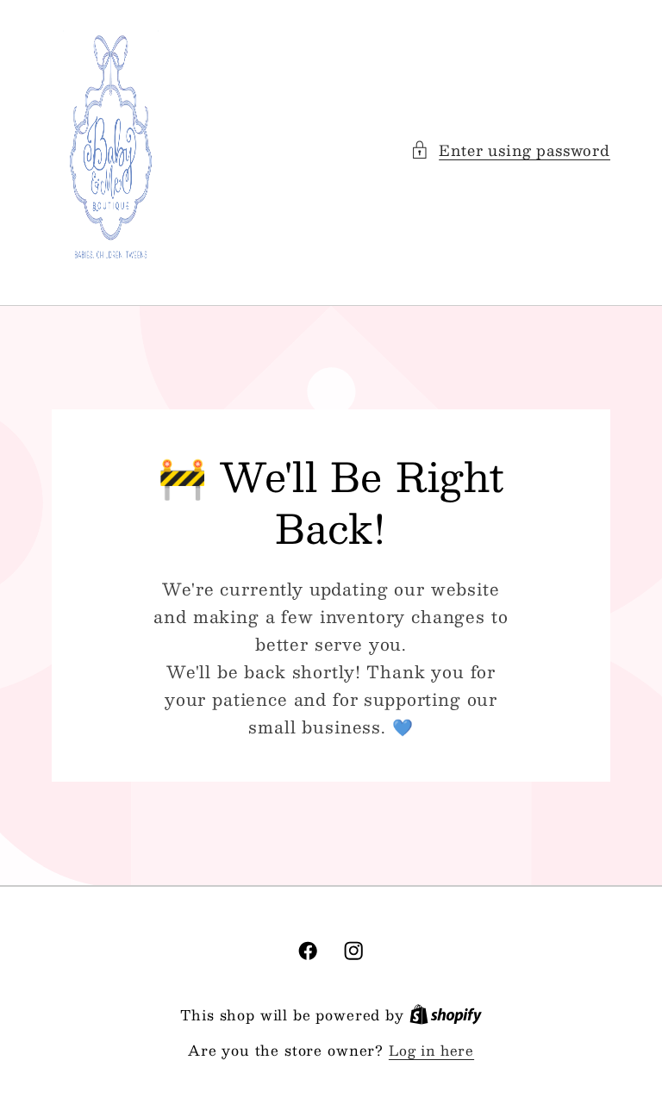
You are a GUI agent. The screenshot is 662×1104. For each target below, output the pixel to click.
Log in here (431, 1050)
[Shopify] (445, 1014)
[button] (510, 150)
